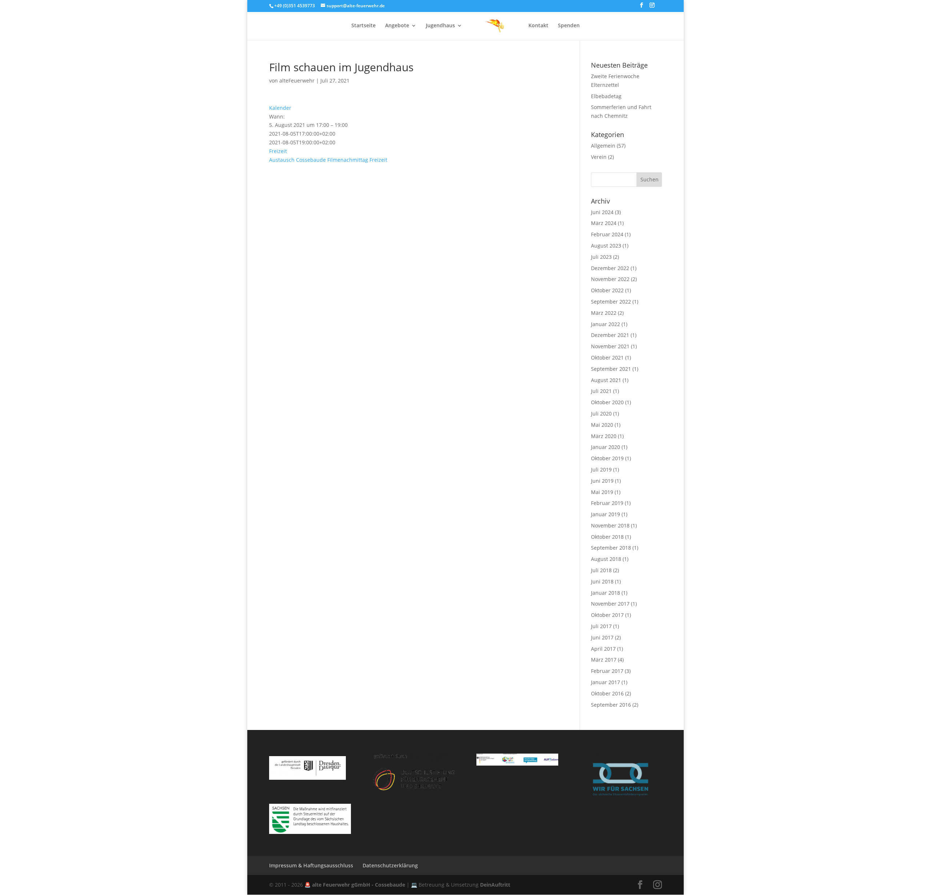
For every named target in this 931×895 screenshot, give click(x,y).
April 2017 (603, 648)
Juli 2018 (601, 570)
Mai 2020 (602, 424)
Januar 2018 (605, 592)
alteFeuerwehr (297, 80)
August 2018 (606, 558)
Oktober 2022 (607, 290)
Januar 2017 (605, 682)
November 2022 (610, 279)
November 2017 (610, 603)
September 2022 (611, 301)
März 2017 (603, 659)
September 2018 (611, 547)
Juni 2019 (602, 480)
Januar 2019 (605, 514)
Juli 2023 (601, 256)
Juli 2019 (601, 469)
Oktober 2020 (607, 402)
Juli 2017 (601, 626)
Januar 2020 (605, 447)
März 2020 (603, 436)
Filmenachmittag (347, 159)
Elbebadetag (606, 96)
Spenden (569, 26)
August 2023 (606, 245)
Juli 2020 (601, 413)
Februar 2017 (607, 670)
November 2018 (610, 525)
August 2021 (606, 380)
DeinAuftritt (495, 884)
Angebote (397, 26)
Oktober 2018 (607, 536)
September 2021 (611, 368)
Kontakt (538, 26)
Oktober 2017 (607, 614)
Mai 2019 (602, 492)
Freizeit (278, 151)
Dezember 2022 (610, 268)
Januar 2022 (605, 324)
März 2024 (603, 223)
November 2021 (610, 346)
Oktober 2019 (607, 458)
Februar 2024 (607, 234)
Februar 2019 (607, 502)
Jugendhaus (440, 26)
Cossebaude (311, 159)
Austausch (282, 159)
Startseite (363, 26)
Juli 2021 (601, 391)
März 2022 (603, 312)
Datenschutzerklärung (390, 865)
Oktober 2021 (607, 357)
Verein (599, 156)
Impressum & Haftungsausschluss (311, 865)
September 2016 (611, 704)
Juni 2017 (602, 637)
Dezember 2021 (610, 335)
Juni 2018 (602, 581)
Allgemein (603, 145)
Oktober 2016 (607, 693)
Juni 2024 (602, 212)
